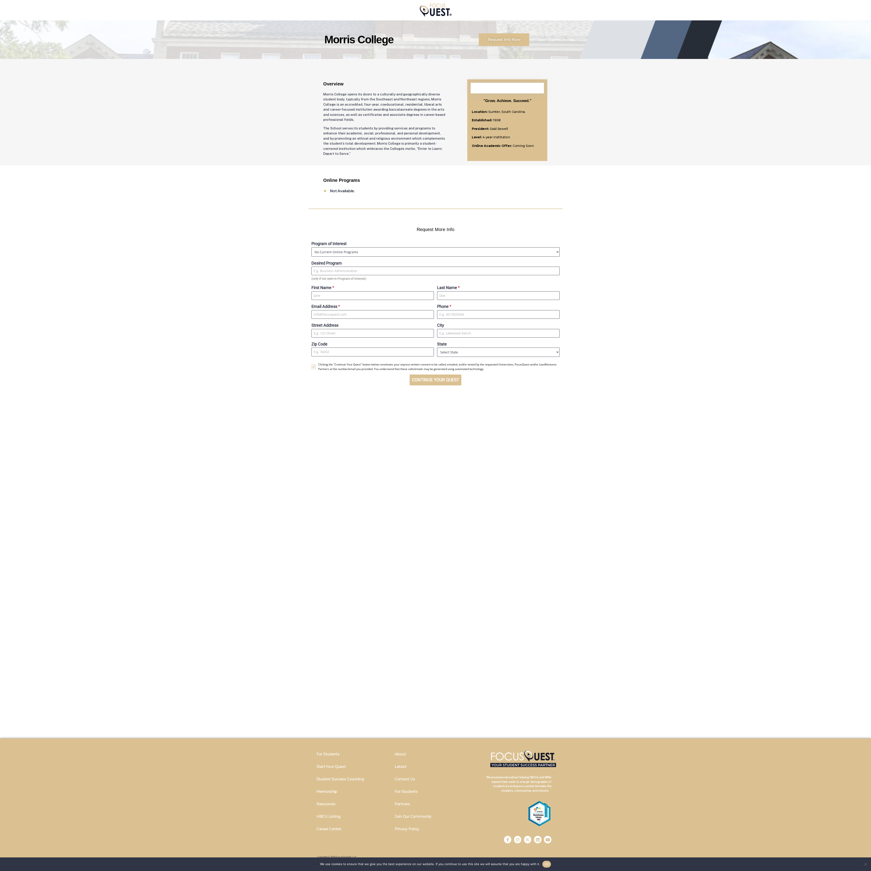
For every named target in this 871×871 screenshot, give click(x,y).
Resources (325, 804)
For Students (328, 754)
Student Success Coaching (340, 779)
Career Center (328, 829)
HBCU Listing (328, 816)
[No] (865, 864)
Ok (547, 864)
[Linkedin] (537, 839)
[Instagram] (517, 839)
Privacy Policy (407, 829)
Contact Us (405, 779)
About (400, 754)
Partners (402, 804)
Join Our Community (413, 816)
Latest (400, 766)
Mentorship (326, 791)
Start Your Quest (331, 766)
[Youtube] (547, 839)
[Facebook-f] (507, 839)
